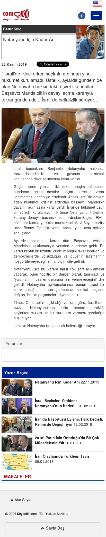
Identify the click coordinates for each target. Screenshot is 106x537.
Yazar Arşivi (16, 372)
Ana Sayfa (22, 499)
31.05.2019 (66, 403)
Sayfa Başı (55, 528)
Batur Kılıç (12, 28)
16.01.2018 (67, 440)
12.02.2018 (69, 421)
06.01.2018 (62, 459)
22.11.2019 (67, 382)
